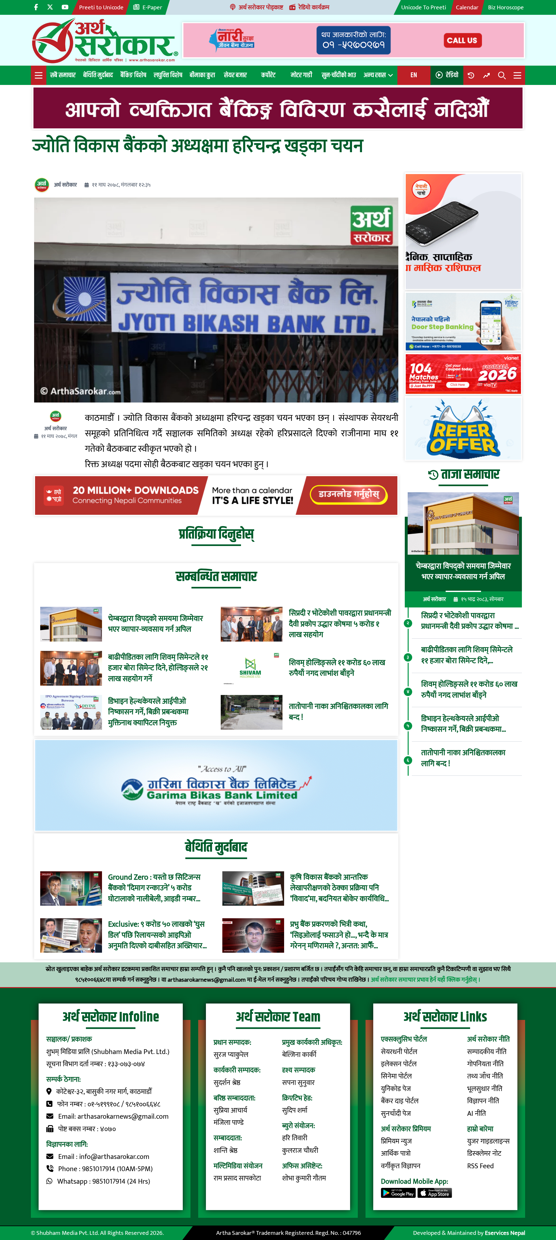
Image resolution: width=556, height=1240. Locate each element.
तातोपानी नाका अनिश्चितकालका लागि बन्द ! (338, 712)
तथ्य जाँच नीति (485, 1076)
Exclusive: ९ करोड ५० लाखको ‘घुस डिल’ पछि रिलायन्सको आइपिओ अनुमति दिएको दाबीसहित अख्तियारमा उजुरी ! (158, 936)
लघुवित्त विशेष (168, 75)
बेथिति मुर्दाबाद (98, 75)
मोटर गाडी (301, 75)
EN (414, 75)
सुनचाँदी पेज (396, 1113)
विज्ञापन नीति (483, 1101)
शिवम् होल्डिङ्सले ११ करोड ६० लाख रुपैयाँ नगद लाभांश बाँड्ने (337, 668)
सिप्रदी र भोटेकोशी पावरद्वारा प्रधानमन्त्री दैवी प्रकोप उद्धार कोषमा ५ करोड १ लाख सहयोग (340, 624)
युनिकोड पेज (396, 1089)
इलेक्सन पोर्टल (399, 1064)
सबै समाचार (63, 75)
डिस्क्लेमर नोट (484, 1153)
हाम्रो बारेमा (480, 1129)
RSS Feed (480, 1166)
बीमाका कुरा (202, 75)
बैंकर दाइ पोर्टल (400, 1101)
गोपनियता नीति (485, 1064)
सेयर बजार (235, 75)
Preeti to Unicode (101, 7)
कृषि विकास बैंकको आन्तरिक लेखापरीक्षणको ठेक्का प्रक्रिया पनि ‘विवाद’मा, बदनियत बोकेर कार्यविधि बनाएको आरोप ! (337, 888)
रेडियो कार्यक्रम (314, 7)
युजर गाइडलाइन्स (488, 1141)
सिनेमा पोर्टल (396, 1076)
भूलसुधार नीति (484, 1089)
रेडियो (452, 75)
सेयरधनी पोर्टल (399, 1052)
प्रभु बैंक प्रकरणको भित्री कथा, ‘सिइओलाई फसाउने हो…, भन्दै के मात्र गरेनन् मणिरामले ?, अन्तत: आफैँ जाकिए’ (339, 936)
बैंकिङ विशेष (133, 75)
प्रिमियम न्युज (396, 1141)
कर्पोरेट (268, 75)
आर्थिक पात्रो (396, 1153)
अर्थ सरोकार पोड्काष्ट (261, 7)
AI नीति (476, 1113)
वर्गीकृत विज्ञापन (401, 1166)
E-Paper (152, 7)
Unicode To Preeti (423, 7)
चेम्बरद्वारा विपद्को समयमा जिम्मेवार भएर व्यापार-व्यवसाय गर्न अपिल (155, 624)
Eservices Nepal (505, 1233)
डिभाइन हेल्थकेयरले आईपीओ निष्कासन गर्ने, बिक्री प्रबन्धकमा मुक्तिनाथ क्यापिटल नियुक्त (148, 712)
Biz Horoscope (506, 7)
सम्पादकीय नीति (486, 1052)
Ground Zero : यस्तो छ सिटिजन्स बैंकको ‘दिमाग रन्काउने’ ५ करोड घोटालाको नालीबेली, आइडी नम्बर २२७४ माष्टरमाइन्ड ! (154, 888)
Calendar (467, 7)
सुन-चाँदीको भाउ (339, 75)
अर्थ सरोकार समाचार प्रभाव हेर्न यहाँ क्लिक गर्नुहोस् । (426, 980)
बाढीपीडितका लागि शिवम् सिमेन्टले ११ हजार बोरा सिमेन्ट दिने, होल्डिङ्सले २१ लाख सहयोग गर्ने (158, 668)
